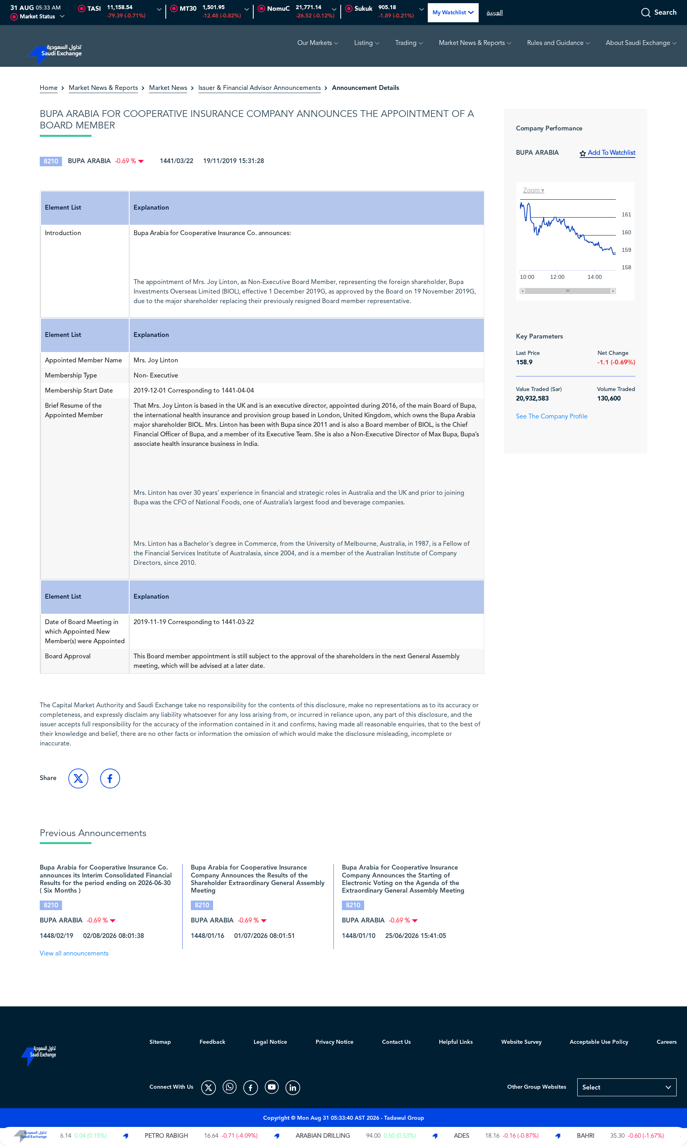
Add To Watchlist (611, 153)
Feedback (212, 1042)
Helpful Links (456, 1042)
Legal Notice (270, 1042)
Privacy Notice (334, 1042)
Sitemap (160, 1042)
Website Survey (521, 1042)
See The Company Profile (552, 417)
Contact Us (396, 1042)
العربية (495, 13)
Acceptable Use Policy (599, 1042)
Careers (667, 1042)
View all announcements (74, 954)
